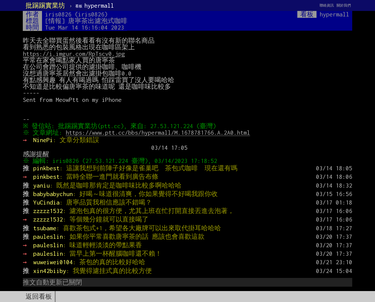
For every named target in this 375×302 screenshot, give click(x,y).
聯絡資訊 (327, 5)
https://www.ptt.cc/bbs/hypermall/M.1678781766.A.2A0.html (158, 132)
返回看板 (39, 296)
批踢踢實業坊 (45, 5)
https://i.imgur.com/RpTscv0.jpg (74, 53)
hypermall (94, 5)
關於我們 (344, 5)
